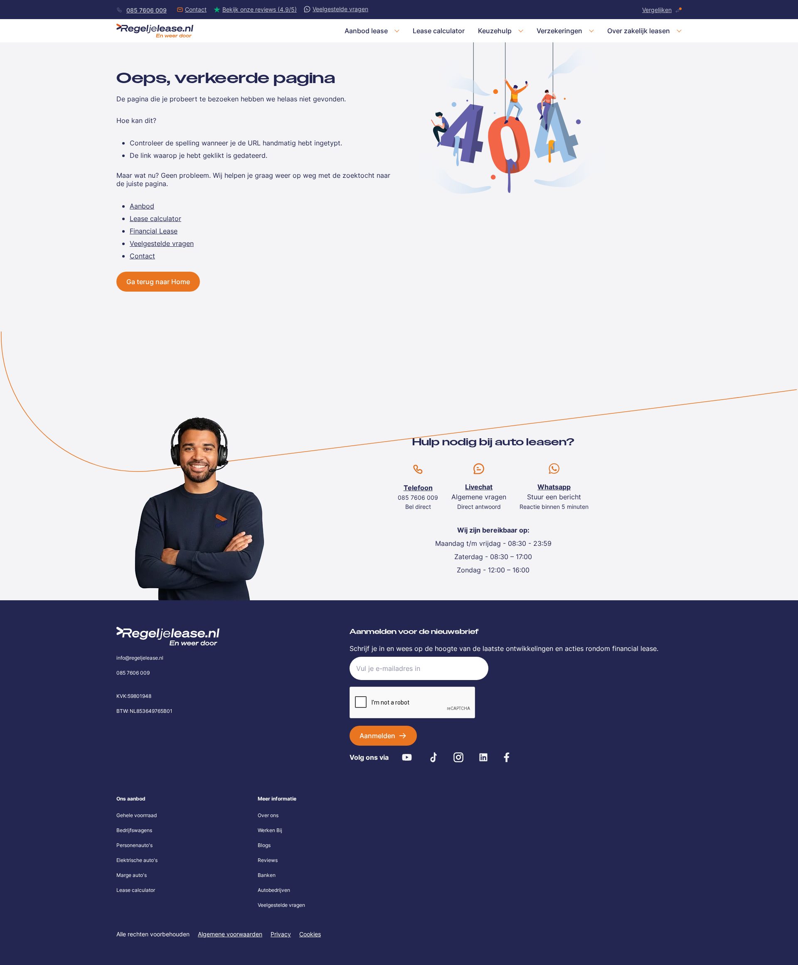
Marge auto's (131, 875)
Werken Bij (270, 830)
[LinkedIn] (483, 757)
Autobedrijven (274, 890)
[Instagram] (458, 757)
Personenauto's (134, 845)
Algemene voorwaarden (230, 934)
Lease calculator (135, 890)
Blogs (264, 845)
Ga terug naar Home (158, 281)
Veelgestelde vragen (281, 905)
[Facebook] (507, 757)
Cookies (310, 934)
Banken (267, 875)
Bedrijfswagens (134, 830)
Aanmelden (377, 735)
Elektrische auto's (137, 860)
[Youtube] (407, 757)
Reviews (268, 860)
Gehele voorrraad (136, 815)
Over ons (268, 815)
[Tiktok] (433, 757)
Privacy (281, 934)
